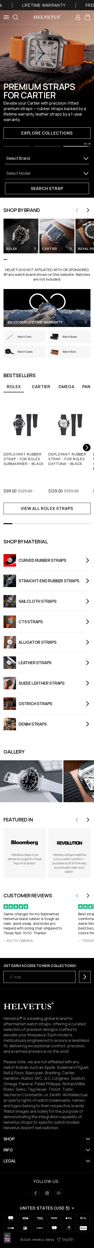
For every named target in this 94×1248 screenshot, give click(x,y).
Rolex (14, 386)
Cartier (41, 386)
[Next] (86, 447)
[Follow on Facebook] (36, 1193)
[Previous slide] (76, 210)
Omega (66, 386)
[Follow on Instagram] (47, 1193)
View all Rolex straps (47, 508)
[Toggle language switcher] (7, 1236)
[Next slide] (87, 210)
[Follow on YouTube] (59, 1193)
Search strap (47, 188)
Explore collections (47, 133)
